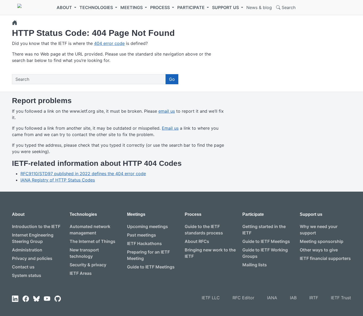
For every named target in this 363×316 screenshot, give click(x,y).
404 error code (109, 43)
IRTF (313, 298)
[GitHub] (57, 299)
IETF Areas (81, 273)
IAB (293, 298)
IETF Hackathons (144, 243)
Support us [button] (226, 7)
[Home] (14, 23)
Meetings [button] (132, 7)
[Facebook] (25, 299)
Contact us (23, 266)
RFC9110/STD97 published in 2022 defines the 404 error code (83, 173)
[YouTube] (47, 299)
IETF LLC (211, 298)
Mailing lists (254, 264)
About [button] (65, 7)
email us (166, 111)
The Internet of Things (92, 241)
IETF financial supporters (325, 258)
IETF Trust (341, 298)
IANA (272, 298)
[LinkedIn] (15, 299)
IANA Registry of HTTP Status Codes (57, 180)
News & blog (259, 7)
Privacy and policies (32, 258)
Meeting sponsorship (321, 241)
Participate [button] (191, 7)
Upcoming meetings (147, 226)
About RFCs (197, 241)
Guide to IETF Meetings (151, 266)
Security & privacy (88, 264)
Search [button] (288, 7)
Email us (170, 128)
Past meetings (141, 235)
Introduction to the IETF (36, 226)
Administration (27, 249)
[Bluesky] (36, 299)
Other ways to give (319, 249)
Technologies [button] (96, 7)
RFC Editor (243, 298)
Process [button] (160, 7)
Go (172, 79)
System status (26, 275)
